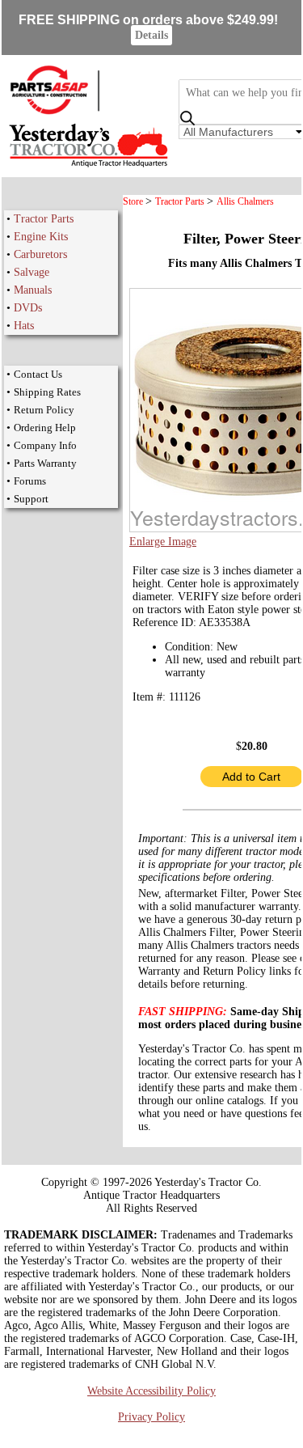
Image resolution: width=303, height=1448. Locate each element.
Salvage (31, 272)
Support (31, 499)
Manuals (33, 290)
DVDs (28, 308)
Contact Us (38, 374)
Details (151, 35)
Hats (24, 326)
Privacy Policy (151, 1417)
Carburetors (40, 254)
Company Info (45, 445)
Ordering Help (45, 427)
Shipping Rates (47, 392)
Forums (30, 481)
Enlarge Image (162, 542)
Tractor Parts (44, 219)
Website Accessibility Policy (151, 1391)
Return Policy (44, 410)
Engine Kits (41, 237)
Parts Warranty (45, 463)
